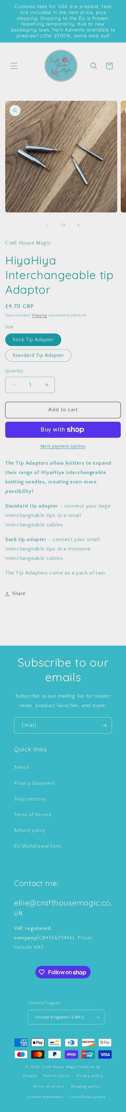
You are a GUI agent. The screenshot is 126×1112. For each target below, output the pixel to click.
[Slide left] (47, 225)
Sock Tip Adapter (33, 340)
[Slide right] (78, 225)
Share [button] (19, 593)
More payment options (63, 446)
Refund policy (30, 830)
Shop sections (30, 799)
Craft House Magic (59, 1067)
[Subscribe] (104, 725)
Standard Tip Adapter (38, 355)
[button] (14, 66)
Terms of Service (33, 815)
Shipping (39, 315)
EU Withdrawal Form (38, 846)
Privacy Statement (34, 783)
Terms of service (48, 1086)
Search (22, 767)
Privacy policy (89, 1076)
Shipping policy (85, 1086)
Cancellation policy (88, 1097)
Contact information (45, 1097)
